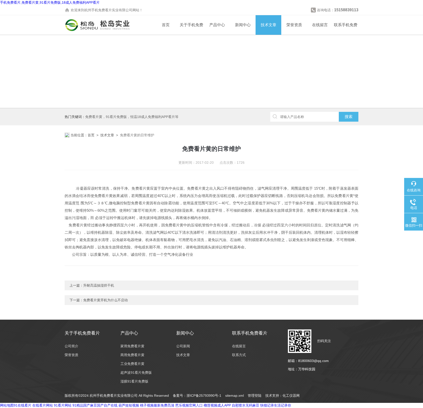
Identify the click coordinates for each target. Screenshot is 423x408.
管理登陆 (254, 395)
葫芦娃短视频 (128, 405)
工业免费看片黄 (132, 364)
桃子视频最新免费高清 (157, 405)
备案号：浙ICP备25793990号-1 (197, 395)
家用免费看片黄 (132, 346)
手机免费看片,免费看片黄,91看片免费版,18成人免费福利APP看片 (50, 2)
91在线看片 (22, 405)
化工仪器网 (291, 395)
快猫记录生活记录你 (275, 405)
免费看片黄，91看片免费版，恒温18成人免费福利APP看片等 (131, 117)
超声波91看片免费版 (136, 372)
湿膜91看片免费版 (134, 381)
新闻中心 (243, 25)
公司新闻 (183, 346)
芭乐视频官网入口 (189, 405)
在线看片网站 (42, 405)
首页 (166, 25)
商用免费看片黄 (132, 355)
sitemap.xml (234, 395)
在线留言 (320, 25)
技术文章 (268, 25)
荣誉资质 (294, 25)
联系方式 (239, 355)
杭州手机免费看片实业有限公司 (108, 10)
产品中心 (217, 25)
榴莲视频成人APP (217, 405)
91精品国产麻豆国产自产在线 (95, 405)
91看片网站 (62, 405)
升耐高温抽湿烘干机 (98, 285)
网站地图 (7, 405)
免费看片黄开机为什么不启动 (105, 300)
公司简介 (71, 346)
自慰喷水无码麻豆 (245, 405)
